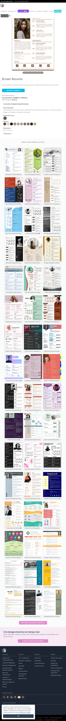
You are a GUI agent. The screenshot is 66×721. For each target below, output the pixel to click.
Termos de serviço (56, 658)
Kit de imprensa (39, 663)
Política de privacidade (56, 717)
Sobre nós (38, 658)
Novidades (38, 660)
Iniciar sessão (5, 16)
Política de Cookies (25, 712)
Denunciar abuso (56, 675)
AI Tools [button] (22, 11)
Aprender (21, 666)
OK (18, 716)
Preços (52, 11)
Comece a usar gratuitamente (33, 641)
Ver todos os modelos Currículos (33, 623)
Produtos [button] (3, 11)
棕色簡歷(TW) (16, 97)
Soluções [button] (39, 11)
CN (16, 99)
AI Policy (53, 660)
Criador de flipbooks (8, 663)
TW (14, 99)
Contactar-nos (39, 666)
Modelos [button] (45, 11)
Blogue (21, 668)
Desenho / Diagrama (25, 660)
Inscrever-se (57, 11)
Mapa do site (23, 678)
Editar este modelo (13, 90)
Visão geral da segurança (51, 719)
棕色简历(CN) (24, 97)
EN (12, 99)
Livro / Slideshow (24, 658)
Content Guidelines (57, 668)
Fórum (20, 663)
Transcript (6, 134)
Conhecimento (23, 671)
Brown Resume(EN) (7, 97)
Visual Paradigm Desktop (21, 1)
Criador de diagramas (9, 665)
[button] (12, 11)
